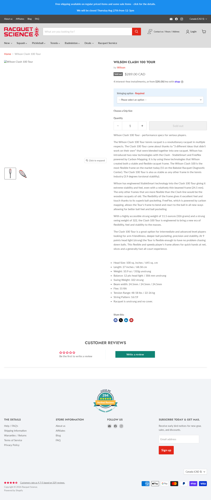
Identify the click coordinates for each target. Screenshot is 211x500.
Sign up (166, 450)
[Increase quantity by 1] (142, 125)
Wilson (121, 67)
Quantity (118, 118)
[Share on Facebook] (116, 320)
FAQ (37, 19)
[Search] (136, 31)
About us (8, 19)
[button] (192, 32)
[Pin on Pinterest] (131, 320)
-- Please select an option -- (133, 99)
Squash (21, 42)
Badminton (71, 42)
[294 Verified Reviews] (105, 413)
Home (7, 53)
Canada (197, 19)
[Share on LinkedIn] (126, 320)
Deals (88, 42)
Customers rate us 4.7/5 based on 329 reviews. (42, 482)
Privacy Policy (11, 444)
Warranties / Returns (15, 435)
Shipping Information (15, 430)
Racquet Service (107, 42)
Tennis (54, 42)
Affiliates (20, 19)
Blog (30, 19)
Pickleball (38, 42)
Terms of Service (13, 440)
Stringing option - (130, 93)
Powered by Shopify (13, 490)
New (7, 42)
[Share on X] (121, 320)
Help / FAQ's (11, 425)
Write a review (135, 354)
